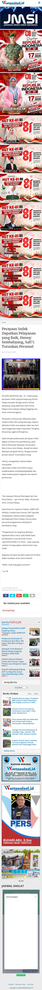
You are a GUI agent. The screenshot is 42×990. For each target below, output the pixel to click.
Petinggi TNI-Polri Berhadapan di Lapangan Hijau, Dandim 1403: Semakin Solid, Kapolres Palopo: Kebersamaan (24, 733)
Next (36, 694)
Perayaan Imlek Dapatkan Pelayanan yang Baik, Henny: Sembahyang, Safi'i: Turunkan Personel (19, 338)
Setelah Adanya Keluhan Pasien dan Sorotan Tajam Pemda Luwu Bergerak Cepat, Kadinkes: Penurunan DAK (14, 662)
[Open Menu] (39, 2)
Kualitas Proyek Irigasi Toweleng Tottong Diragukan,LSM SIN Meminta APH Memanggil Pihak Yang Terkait (24, 743)
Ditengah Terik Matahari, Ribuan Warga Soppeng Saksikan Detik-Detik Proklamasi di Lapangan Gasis (14, 652)
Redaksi (11, 984)
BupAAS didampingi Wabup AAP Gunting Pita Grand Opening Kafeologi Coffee (13, 671)
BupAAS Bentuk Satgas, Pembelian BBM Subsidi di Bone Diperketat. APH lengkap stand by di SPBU (25, 700)
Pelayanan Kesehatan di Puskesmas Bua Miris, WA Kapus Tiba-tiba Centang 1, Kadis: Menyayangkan (13, 642)
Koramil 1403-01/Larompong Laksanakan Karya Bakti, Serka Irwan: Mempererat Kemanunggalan (24, 712)
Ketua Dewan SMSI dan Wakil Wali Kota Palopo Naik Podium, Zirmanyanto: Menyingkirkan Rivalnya (25, 722)
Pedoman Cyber (20, 984)
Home (4, 322)
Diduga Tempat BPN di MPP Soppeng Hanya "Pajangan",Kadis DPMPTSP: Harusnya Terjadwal (13, 632)
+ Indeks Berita (9, 751)
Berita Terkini (10, 693)
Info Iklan (30, 984)
